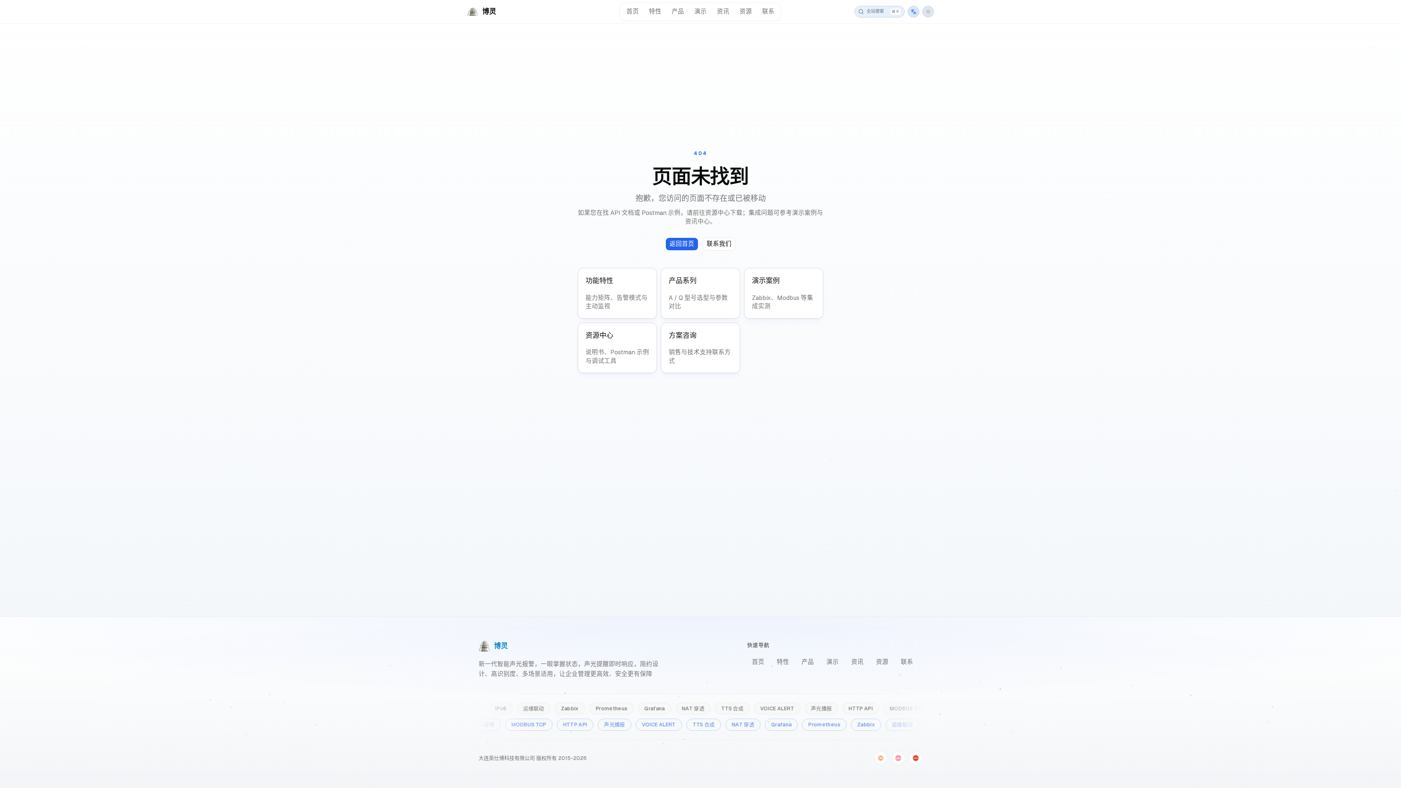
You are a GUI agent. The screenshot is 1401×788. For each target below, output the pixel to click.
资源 (746, 11)
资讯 (723, 11)
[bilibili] (898, 758)
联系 (768, 11)
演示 (700, 11)
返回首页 (681, 244)
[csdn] (915, 758)
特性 (655, 11)
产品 (678, 11)
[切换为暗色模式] (928, 12)
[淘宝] (880, 758)
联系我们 (719, 244)
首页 (632, 11)
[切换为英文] (913, 12)
